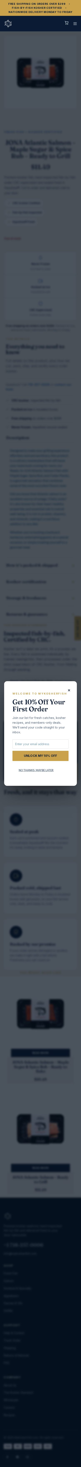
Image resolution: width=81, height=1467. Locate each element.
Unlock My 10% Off (40, 755)
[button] (75, 23)
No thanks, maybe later (36, 770)
